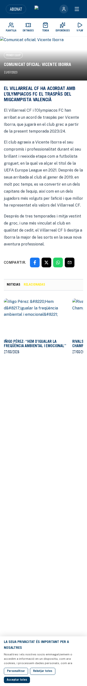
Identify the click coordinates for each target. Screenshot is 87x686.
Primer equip (13, 55)
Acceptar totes (17, 679)
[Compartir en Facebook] (35, 262)
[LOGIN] (63, 9)
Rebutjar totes (42, 671)
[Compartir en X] (46, 262)
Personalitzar (16, 671)
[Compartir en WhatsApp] (58, 262)
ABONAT (16, 9)
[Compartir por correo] (69, 262)
